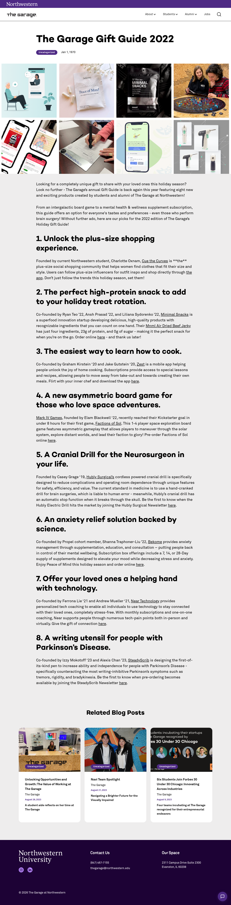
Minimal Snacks (175, 314)
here (101, 337)
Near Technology (145, 601)
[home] (22, 14)
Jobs (207, 14)
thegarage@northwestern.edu (110, 868)
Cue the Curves (155, 261)
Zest (141, 364)
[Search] (219, 14)
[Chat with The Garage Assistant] (222, 896)
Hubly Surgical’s (100, 477)
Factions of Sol (108, 423)
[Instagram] (21, 869)
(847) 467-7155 (99, 862)
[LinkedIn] (30, 869)
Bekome (155, 542)
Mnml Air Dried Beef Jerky (168, 326)
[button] (150, 14)
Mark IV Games (49, 418)
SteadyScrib (138, 660)
